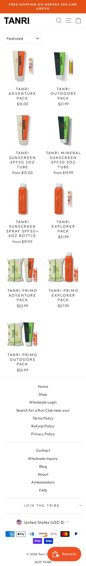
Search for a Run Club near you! (43, 410)
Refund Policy (42, 426)
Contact (43, 450)
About (43, 474)
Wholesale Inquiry (43, 458)
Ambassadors (43, 482)
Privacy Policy (43, 434)
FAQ (43, 490)
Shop (43, 394)
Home (43, 386)
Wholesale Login (43, 402)
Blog (43, 466)
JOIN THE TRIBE (42, 505)
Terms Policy (43, 418)
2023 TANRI (43, 562)
